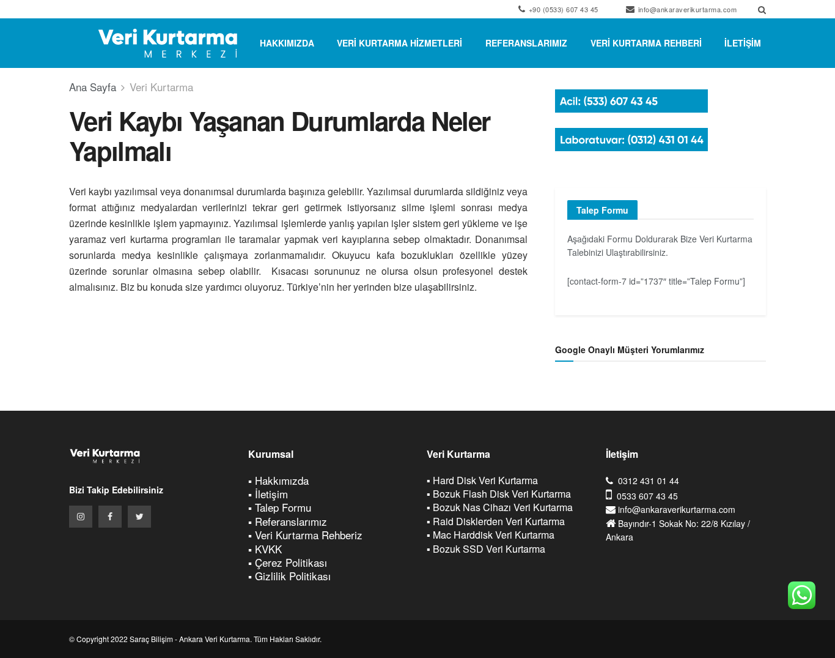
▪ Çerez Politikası (287, 562)
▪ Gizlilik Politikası (289, 575)
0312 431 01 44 (648, 480)
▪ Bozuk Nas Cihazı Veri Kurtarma (500, 507)
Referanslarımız (526, 43)
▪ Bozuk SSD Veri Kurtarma (486, 549)
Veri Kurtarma (161, 86)
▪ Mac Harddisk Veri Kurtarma (490, 535)
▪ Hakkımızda (278, 480)
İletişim (742, 43)
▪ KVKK (265, 548)
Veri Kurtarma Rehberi (646, 43)
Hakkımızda (287, 43)
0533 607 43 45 (647, 496)
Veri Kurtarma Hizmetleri (399, 43)
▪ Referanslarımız (287, 521)
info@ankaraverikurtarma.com (686, 9)
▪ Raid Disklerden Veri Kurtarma (496, 521)
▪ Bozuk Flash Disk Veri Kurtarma (499, 494)
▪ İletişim (268, 493)
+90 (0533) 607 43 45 (562, 9)
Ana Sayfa (92, 86)
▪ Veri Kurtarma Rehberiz (305, 534)
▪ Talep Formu (279, 507)
